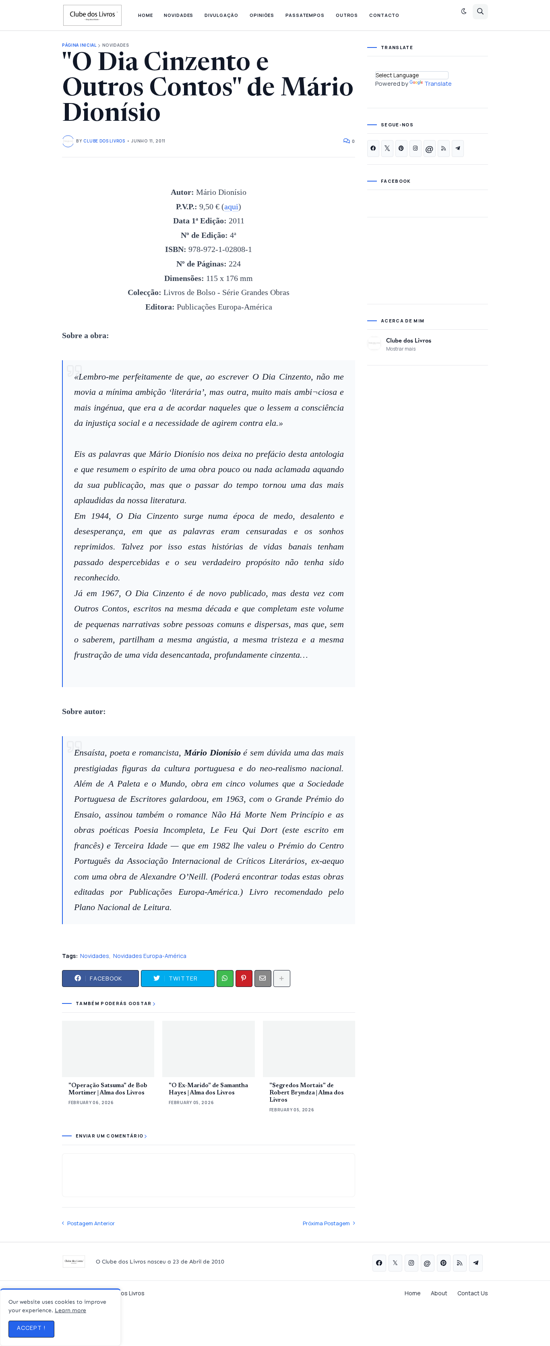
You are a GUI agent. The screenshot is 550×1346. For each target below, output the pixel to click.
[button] (464, 11)
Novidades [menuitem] (178, 15)
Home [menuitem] (145, 15)
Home (413, 1293)
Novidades (115, 45)
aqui (231, 206)
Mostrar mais (401, 348)
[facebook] (373, 148)
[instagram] (415, 148)
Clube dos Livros (408, 340)
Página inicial (79, 45)
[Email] (262, 978)
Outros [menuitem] (347, 15)
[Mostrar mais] (281, 978)
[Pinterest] (244, 978)
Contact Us (472, 1293)
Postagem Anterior (91, 1223)
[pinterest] (401, 148)
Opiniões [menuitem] (262, 15)
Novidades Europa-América (149, 956)
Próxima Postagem (326, 1223)
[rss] (444, 148)
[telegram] (458, 148)
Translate (438, 83)
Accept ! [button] (31, 1328)
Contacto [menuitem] (384, 15)
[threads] (430, 148)
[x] (387, 148)
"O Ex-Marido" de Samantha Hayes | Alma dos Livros (208, 1089)
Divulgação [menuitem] (221, 15)
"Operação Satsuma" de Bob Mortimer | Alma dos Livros (107, 1089)
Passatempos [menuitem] (305, 15)
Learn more (70, 1310)
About (439, 1293)
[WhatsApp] (225, 978)
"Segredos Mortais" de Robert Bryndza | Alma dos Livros (306, 1093)
